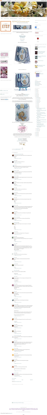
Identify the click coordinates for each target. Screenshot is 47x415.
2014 (36, 95)
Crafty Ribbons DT (37, 81)
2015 (36, 94)
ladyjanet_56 (15, 170)
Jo (14, 329)
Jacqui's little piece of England (18, 154)
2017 (36, 91)
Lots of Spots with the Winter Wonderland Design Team (40, 124)
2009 (36, 135)
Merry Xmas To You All (40, 60)
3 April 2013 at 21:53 (17, 322)
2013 (36, 96)
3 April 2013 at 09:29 (17, 195)
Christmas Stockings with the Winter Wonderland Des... (41, 114)
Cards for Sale (28, 18)
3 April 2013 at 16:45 (17, 241)
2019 (36, 89)
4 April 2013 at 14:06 (17, 338)
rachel (15, 187)
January (38, 130)
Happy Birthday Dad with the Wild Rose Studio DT (40, 126)
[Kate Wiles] (35, 27)
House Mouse (36, 82)
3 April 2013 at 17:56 (17, 250)
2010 (36, 134)
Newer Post (13, 379)
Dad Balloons (22, 40)
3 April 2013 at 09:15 (17, 190)
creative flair (36, 85)
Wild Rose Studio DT (18, 149)
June (37, 104)
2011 (36, 133)
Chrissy (15, 276)
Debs (14, 291)
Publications (20, 18)
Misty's (15, 243)
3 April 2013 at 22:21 (17, 327)
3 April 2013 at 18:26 (17, 261)
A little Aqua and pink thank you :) (40, 112)
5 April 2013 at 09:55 (17, 351)
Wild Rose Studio (22, 36)
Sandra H (15, 231)
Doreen (15, 160)
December (38, 97)
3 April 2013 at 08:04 (17, 168)
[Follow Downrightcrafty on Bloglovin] (4, 99)
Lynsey (15, 324)
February (38, 129)
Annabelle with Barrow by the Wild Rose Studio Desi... (40, 108)
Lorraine (15, 192)
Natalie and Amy (20, 138)
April (37, 107)
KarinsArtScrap (16, 270)
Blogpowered (10, 413)
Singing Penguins (41, 73)
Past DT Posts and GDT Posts (13, 18)
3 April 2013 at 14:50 (17, 229)
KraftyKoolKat (16, 222)
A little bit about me (6, 18)
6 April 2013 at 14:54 (17, 363)
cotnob (15, 359)
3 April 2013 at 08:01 (17, 158)
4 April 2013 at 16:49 (17, 346)
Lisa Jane (15, 298)
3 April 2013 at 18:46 (17, 268)
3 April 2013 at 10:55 (17, 203)
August (38, 102)
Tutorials (24, 18)
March (37, 128)
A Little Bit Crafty (20, 140)
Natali (15, 197)
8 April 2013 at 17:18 (17, 370)
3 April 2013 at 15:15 (17, 234)
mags (14, 257)
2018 (36, 90)
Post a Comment (14, 378)
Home (1, 18)
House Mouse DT (37, 83)
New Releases (22, 37)
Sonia (15, 236)
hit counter (36, 22)
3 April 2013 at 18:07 (17, 255)
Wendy (15, 340)
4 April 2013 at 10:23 (17, 333)
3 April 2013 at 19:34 (17, 289)
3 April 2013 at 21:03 (17, 308)
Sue (14, 181)
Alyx (14, 365)
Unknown (15, 348)
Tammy (15, 211)
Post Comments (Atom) (18, 381)
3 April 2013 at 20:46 (17, 302)
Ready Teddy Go (20, 139)
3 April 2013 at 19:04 (17, 274)
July (37, 103)
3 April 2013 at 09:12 (17, 185)
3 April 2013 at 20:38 (17, 296)
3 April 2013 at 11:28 (17, 220)
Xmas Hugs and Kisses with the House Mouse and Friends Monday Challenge (41, 52)
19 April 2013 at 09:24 (18, 376)
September (38, 101)
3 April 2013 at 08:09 (17, 173)
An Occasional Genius (17, 335)
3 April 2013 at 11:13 (17, 209)
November (38, 98)
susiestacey (15, 304)
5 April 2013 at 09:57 (17, 357)
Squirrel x (15, 205)
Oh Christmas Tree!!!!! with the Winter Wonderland (41, 66)
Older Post (31, 379)
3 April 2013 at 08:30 (17, 179)
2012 (36, 132)
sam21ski (15, 263)
